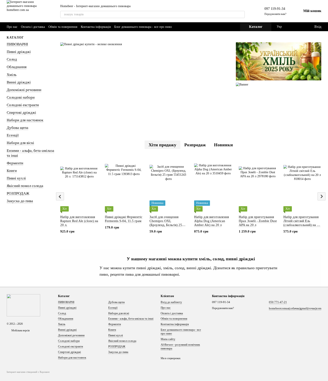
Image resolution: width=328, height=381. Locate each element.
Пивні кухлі (16, 178)
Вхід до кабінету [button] (171, 302)
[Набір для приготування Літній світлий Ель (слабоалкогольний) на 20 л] (302, 184)
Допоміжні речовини (24, 90)
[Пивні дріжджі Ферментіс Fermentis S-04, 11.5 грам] (124, 184)
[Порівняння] (292, 26)
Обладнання (17, 67)
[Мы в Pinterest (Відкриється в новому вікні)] (234, 27)
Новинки (223, 144)
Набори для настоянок (25, 120)
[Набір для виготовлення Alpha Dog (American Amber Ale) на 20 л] (213, 184)
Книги (12, 171)
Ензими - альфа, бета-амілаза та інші (131, 318)
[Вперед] (322, 196)
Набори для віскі (20, 143)
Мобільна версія (20, 330)
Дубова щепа (17, 128)
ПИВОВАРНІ (17, 44)
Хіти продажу (162, 144)
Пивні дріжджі (19, 52)
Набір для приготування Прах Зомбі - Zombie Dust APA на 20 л (258, 221)
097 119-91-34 (274, 8)
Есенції (13, 135)
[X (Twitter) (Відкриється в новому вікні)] (228, 27)
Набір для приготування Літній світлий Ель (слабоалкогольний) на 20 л (301, 223)
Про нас (12, 27)
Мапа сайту (168, 339)
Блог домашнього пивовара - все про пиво (143, 27)
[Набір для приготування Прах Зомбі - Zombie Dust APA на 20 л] (258, 184)
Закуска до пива (20, 201)
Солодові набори (21, 97)
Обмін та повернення (62, 27)
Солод (12, 59)
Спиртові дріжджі (21, 112)
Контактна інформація (96, 27)
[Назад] (60, 196)
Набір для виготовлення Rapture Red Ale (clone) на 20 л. (79, 221)
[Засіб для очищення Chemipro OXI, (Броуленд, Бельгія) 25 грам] (168, 184)
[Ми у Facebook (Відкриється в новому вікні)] (218, 27)
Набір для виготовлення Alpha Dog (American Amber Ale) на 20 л (211, 221)
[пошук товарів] (241, 14)
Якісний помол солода (25, 186)
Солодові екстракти (23, 105)
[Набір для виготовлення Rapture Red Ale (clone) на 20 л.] (79, 184)
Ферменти (15, 163)
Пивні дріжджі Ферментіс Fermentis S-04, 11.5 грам (123, 219)
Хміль (12, 75)
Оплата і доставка (33, 27)
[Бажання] (301, 26)
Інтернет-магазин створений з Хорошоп (28, 372)
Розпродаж (195, 144)
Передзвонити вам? (275, 14)
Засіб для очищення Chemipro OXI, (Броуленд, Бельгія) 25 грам (165, 223)
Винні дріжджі (19, 82)
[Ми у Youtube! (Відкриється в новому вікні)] (223, 27)
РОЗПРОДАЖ (18, 193)
